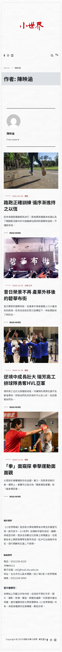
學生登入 (43, 639)
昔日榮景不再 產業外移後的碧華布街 (30, 294)
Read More (15, 232)
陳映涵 (10, 133)
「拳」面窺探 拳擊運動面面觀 (30, 469)
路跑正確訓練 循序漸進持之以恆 (30, 205)
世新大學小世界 (30, 639)
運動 (26, 196)
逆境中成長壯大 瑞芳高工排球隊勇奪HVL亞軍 (30, 379)
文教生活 (28, 285)
